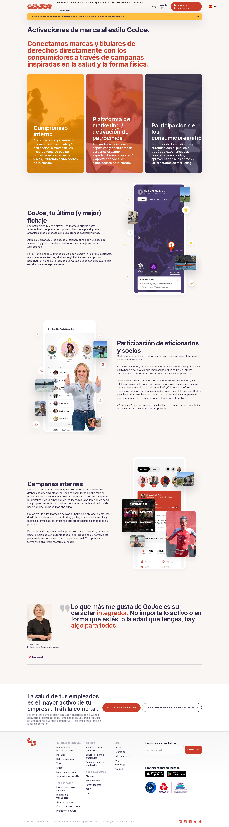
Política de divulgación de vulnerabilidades (115, 821)
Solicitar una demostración (121, 707)
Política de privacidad (83, 821)
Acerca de (64, 10)
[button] (213, 6)
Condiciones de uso (61, 821)
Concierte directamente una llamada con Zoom (172, 707)
